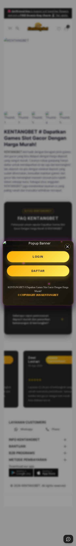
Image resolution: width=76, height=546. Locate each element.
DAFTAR (38, 270)
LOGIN (38, 256)
